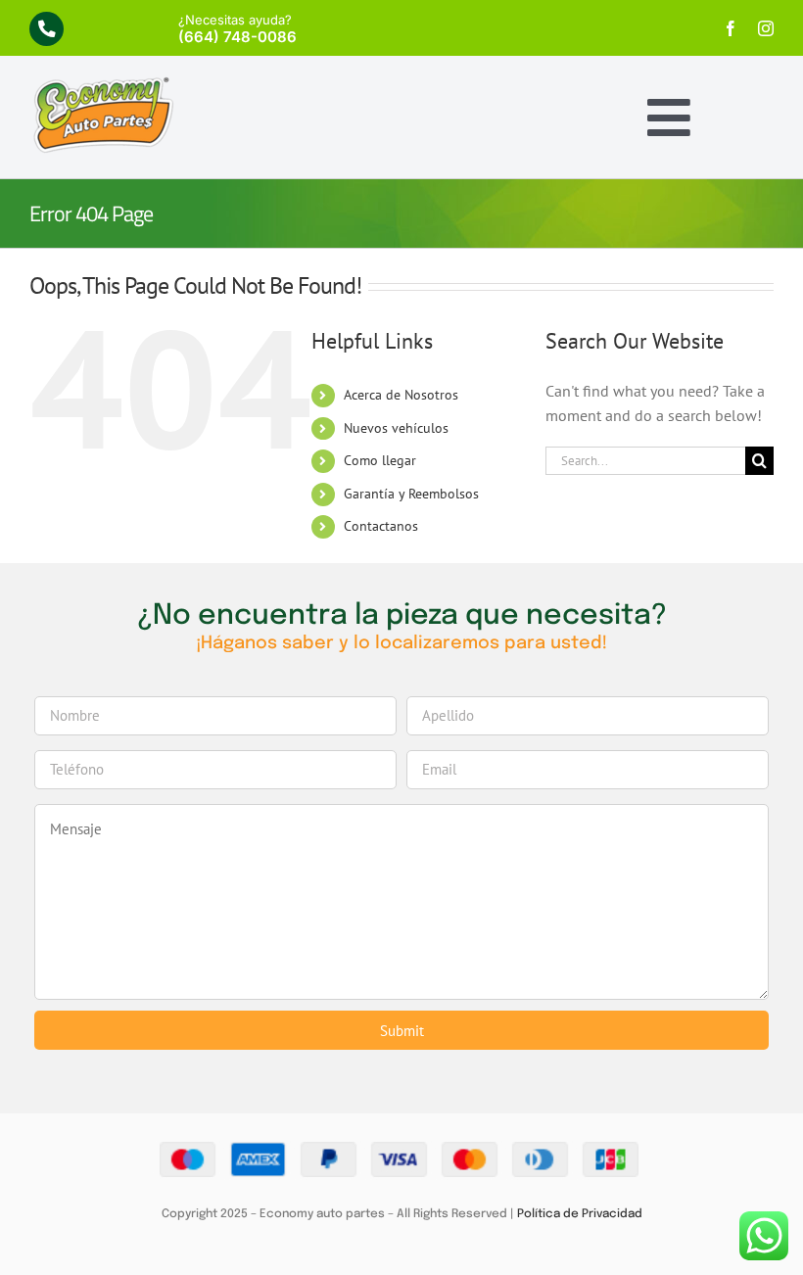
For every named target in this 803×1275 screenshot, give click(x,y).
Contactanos (381, 526)
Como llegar (380, 460)
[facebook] (730, 28)
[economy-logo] (102, 83)
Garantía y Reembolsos (411, 493)
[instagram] (766, 28)
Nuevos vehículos (396, 428)
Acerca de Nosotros (401, 394)
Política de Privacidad (579, 1214)
